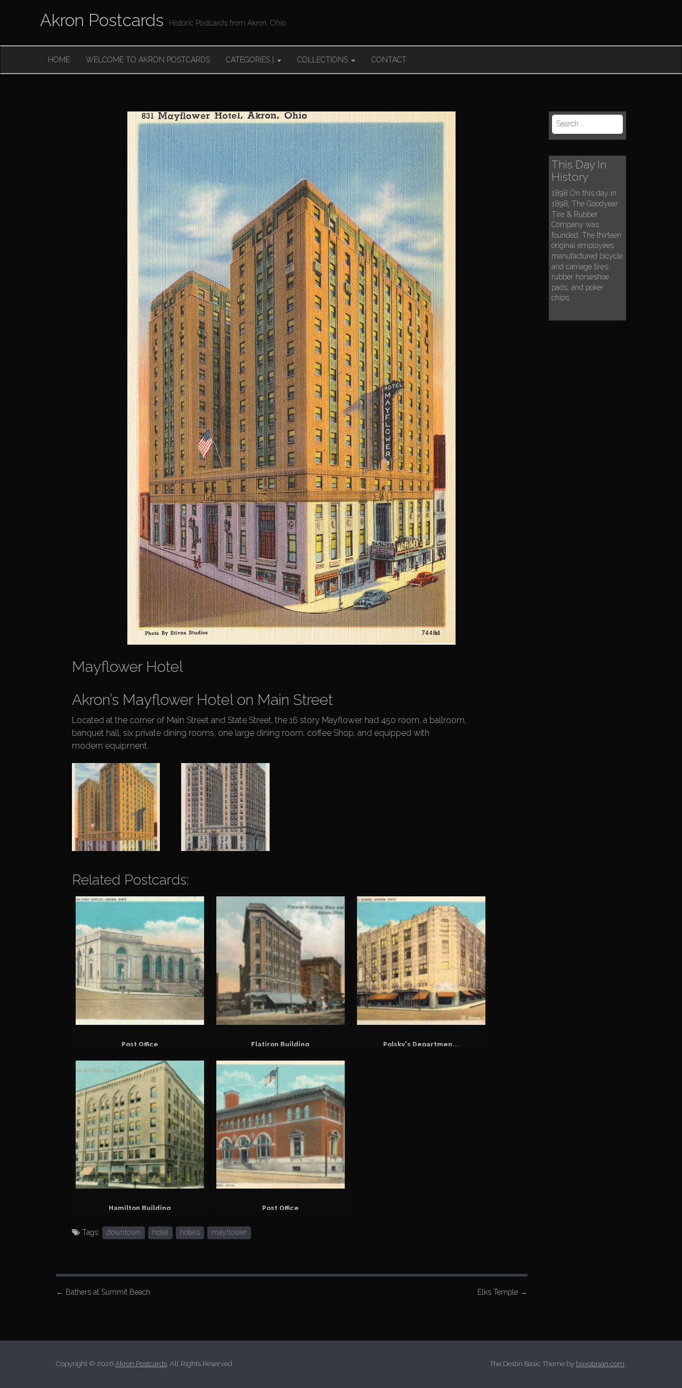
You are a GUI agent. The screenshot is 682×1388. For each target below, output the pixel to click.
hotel (160, 1232)
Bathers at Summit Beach (103, 1292)
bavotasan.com (600, 1364)
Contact (389, 59)
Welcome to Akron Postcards (148, 59)
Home (59, 59)
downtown (124, 1232)
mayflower (229, 1232)
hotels (190, 1232)
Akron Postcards (102, 20)
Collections (323, 59)
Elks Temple (502, 1292)
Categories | (251, 59)
